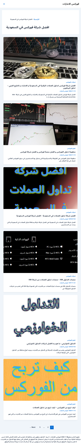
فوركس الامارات (71, 3)
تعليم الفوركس (71, 148)
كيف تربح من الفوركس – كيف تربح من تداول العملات (54, 407)
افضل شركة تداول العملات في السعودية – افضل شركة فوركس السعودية (45, 216)
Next (32, 427)
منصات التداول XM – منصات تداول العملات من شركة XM (52, 280)
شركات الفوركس (70, 82)
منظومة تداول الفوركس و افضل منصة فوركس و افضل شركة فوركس (47, 152)
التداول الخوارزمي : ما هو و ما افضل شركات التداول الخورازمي (51, 343)
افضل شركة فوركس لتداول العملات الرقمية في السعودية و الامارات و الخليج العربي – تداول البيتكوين (41, 87)
